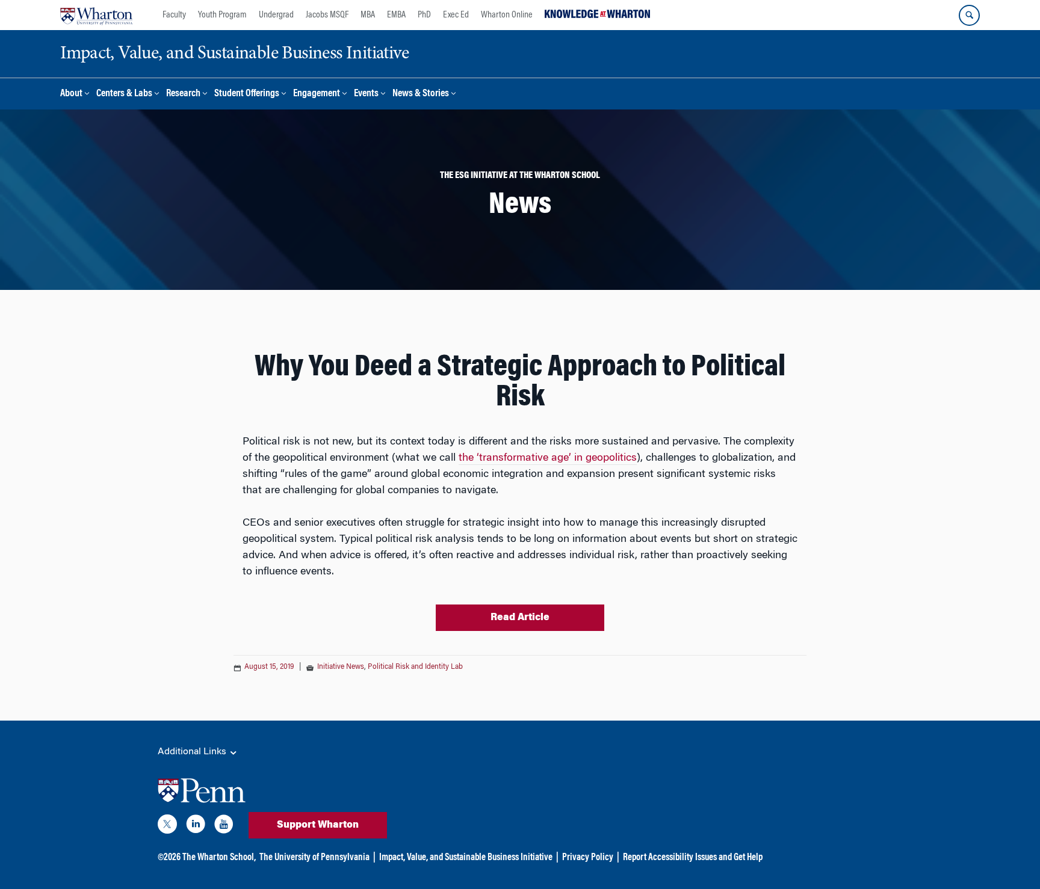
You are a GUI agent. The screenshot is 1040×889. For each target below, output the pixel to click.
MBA (368, 15)
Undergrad (276, 15)
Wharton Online (507, 15)
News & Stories (420, 94)
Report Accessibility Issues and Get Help (693, 858)
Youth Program (222, 15)
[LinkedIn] (195, 826)
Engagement (316, 94)
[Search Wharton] (969, 15)
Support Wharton (318, 825)
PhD (424, 15)
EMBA (396, 15)
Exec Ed (456, 15)
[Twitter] (167, 826)
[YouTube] (224, 826)
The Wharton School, (219, 858)
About (71, 94)
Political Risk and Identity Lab (415, 667)
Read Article (520, 618)
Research (183, 94)
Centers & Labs (124, 94)
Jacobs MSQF (327, 15)
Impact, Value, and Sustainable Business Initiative (465, 858)
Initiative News (340, 667)
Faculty (174, 15)
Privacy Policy (587, 858)
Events (366, 94)
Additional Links (193, 752)
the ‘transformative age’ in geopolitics (548, 458)
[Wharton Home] (96, 15)
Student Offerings (246, 94)
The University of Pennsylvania (314, 858)
